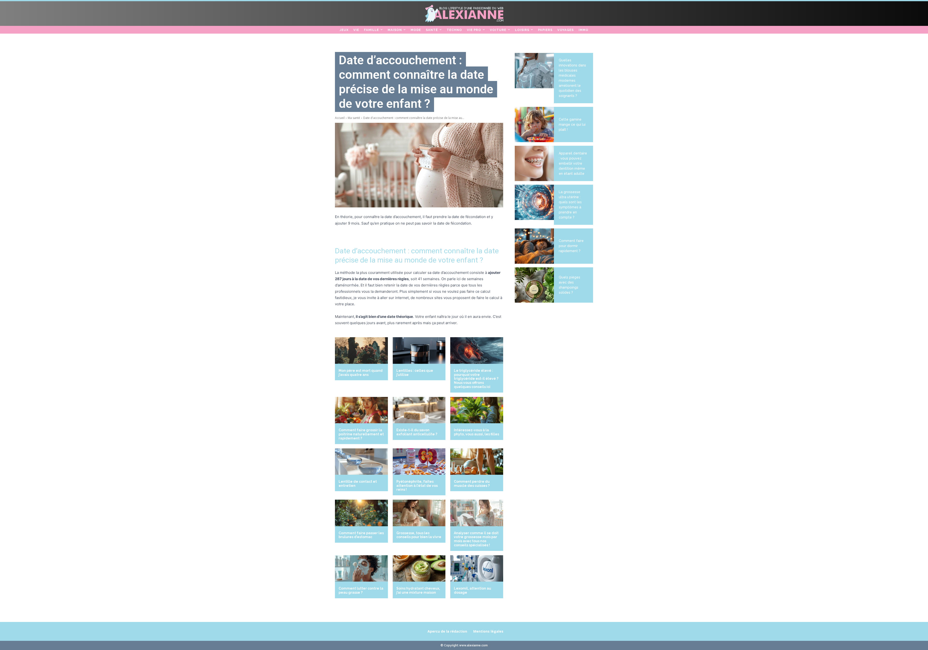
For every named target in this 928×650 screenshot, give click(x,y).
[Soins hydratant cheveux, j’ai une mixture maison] (419, 568)
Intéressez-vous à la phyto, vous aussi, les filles (476, 432)
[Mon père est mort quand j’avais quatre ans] (361, 350)
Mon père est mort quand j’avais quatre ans (361, 373)
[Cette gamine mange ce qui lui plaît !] (534, 124)
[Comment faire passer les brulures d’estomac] (361, 513)
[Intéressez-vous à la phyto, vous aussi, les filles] (476, 410)
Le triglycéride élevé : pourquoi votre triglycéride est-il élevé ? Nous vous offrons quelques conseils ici (476, 379)
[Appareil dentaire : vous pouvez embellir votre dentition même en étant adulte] (534, 163)
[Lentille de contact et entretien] (361, 461)
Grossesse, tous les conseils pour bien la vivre (418, 535)
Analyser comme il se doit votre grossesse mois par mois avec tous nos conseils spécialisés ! (476, 539)
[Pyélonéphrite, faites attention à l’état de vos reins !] (419, 461)
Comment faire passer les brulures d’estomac (361, 535)
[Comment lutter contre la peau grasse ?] (361, 568)
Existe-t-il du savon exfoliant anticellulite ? (416, 432)
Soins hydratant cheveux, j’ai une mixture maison (418, 590)
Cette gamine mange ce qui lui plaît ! (572, 124)
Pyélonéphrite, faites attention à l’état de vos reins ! (417, 486)
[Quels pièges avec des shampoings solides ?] (534, 285)
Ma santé (354, 118)
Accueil (340, 118)
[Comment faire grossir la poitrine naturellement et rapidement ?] (361, 410)
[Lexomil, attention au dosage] (476, 568)
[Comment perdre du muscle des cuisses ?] (476, 461)
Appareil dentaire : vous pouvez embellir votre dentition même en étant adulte (573, 163)
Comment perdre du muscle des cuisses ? (472, 484)
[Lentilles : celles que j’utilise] (419, 350)
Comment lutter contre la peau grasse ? (361, 590)
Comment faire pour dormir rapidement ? (571, 246)
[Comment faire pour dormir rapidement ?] (534, 246)
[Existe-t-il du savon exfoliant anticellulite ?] (419, 410)
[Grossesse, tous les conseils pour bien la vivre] (419, 513)
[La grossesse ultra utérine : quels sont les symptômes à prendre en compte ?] (534, 202)
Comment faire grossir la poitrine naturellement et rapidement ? (361, 434)
